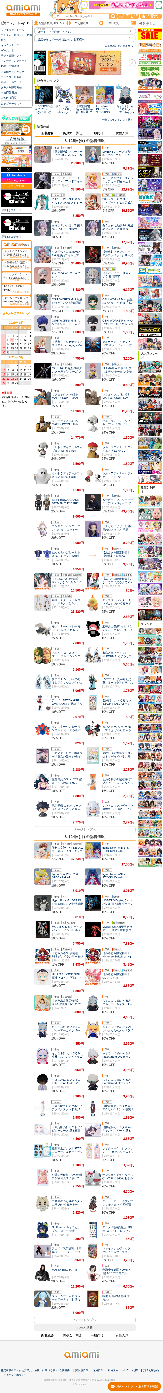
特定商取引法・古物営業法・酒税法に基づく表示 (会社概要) (35, 1370)
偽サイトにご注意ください (54, 32)
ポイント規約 (131, 1370)
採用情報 (98, 1370)
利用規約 (113, 1370)
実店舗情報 (81, 1370)
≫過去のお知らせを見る (119, 46)
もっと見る (85, 1327)
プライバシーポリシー (14, 1374)
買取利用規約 (151, 1370)
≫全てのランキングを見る (117, 119)
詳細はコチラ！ (12, 210)
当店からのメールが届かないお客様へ (61, 39)
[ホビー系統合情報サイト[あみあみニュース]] (16, 244)
